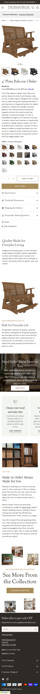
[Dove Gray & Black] (35, 155)
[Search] (33, 7)
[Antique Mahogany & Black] (12, 147)
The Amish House (15, 689)
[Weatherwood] (20, 163)
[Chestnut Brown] (12, 155)
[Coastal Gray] (20, 155)
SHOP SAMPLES (15, 431)
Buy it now (20, 186)
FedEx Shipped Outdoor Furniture (21, 20)
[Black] (27, 147)
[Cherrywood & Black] (4, 155)
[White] (4, 170)
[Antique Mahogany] (4, 147)
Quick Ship (26, 507)
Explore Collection (26, 14)
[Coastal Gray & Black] (27, 155)
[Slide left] (18, 64)
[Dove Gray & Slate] (4, 163)
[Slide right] (22, 64)
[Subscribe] (35, 629)
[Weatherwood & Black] (27, 163)
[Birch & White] (20, 147)
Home (4, 20)
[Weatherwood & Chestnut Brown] (35, 163)
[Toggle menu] (2, 7)
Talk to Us (20, 388)
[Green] (12, 163)
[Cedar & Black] (35, 147)
